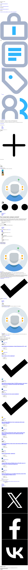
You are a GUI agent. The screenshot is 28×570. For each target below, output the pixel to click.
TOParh (3, 305)
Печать (3, 214)
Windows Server (4, 213)
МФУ (4, 440)
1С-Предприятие (5, 352)
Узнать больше (2, 123)
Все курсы (9, 229)
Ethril (1, 271)
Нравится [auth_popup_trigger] (2, 298)
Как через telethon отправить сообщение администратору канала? (11, 481)
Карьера (3, 127)
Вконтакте (3, 227)
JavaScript (4, 418)
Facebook (3, 300)
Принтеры (4, 380)
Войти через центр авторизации (4, 339)
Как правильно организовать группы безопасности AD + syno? (14, 346)
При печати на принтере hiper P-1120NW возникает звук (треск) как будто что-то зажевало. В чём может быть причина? (14, 384)
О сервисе (3, 484)
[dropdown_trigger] (0, 225)
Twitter (2, 228)
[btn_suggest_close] (1, 130)
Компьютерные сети (5, 459)
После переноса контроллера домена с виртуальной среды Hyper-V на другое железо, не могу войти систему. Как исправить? (13, 433)
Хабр (2, 126)
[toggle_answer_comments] (2, 278)
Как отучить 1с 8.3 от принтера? (8, 355)
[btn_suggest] (0, 131)
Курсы (2, 128)
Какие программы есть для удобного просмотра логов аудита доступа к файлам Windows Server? (14, 474)
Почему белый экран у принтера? (8, 453)
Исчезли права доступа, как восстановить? (10, 393)
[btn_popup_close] (1, 569)
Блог (2, 486)
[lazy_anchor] (15, 350)
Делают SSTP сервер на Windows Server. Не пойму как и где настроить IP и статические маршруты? (13, 464)
